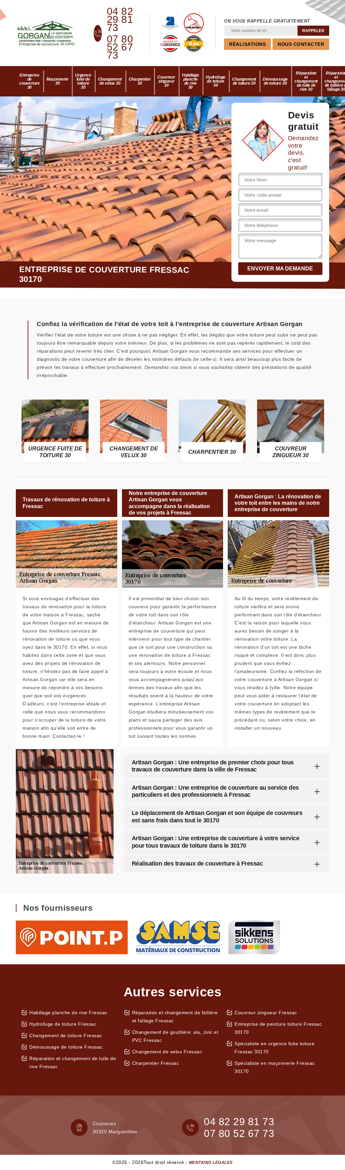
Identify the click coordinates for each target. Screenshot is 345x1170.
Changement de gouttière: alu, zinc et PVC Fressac (175, 1036)
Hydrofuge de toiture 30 (215, 81)
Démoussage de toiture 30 (275, 81)
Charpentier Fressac (155, 1063)
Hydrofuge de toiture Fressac (62, 1024)
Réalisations (247, 44)
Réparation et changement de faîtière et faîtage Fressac (175, 1016)
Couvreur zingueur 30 (166, 81)
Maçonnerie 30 (57, 81)
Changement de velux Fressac (167, 1051)
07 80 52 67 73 (120, 47)
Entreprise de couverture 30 (29, 81)
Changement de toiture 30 (244, 81)
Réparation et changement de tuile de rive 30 (306, 81)
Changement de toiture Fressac (65, 1035)
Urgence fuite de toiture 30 (83, 81)
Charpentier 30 (140, 81)
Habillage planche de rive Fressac (68, 1012)
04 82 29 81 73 (120, 19)
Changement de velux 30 (110, 81)
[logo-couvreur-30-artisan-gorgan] (46, 33)
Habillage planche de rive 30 (190, 81)
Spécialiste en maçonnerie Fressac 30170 (274, 1067)
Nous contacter (301, 44)
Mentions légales (211, 1162)
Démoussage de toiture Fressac (66, 1047)
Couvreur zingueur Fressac (265, 1012)
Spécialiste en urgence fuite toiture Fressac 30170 (274, 1047)
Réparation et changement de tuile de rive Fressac (72, 1062)
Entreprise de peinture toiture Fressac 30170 (278, 1028)
